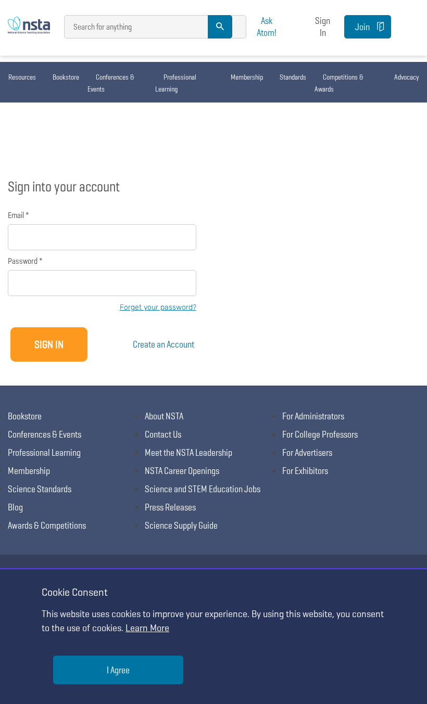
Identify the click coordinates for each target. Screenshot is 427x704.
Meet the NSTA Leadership (188, 452)
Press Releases (170, 507)
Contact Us (163, 434)
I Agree (118, 670)
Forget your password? (158, 307)
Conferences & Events (110, 83)
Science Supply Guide (181, 525)
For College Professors (320, 434)
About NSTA (164, 416)
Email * (18, 215)
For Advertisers (307, 452)
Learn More (147, 628)
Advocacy (406, 77)
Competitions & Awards (339, 83)
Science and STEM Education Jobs (202, 489)
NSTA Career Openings (182, 471)
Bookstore (66, 77)
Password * (25, 260)
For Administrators (313, 416)
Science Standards (39, 489)
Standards (293, 77)
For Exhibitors (305, 471)
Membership (247, 77)
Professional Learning (175, 83)
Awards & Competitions (47, 525)
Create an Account (163, 344)
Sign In (322, 27)
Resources (22, 77)
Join (362, 27)
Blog (15, 507)
